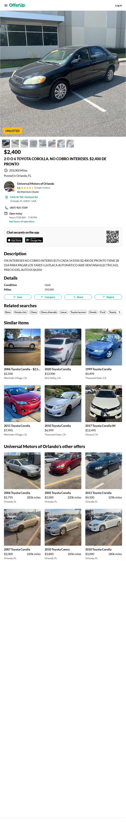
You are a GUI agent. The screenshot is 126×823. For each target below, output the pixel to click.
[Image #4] (33, 143)
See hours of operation (21, 221)
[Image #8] (70, 143)
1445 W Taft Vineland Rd (24, 197)
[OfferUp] (17, 5)
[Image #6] (52, 143)
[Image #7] (61, 143)
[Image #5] (43, 143)
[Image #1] (6, 143)
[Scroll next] (119, 312)
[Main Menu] (6, 5)
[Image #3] (24, 143)
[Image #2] (15, 143)
